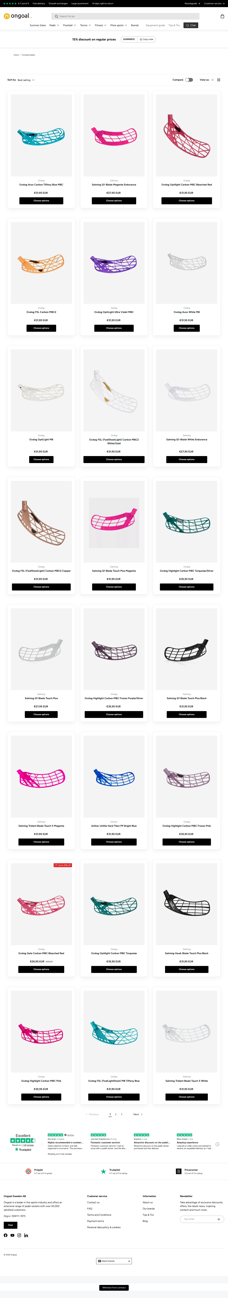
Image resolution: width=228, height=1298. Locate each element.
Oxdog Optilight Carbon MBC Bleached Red (186, 184)
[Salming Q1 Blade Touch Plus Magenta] (114, 522)
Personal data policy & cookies (104, 1227)
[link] (92, 1114)
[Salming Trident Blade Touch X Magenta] (41, 777)
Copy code (148, 39)
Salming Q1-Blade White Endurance (186, 439)
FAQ (89, 1208)
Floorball (68, 25)
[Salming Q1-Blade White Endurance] (186, 390)
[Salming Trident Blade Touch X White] (186, 1032)
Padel (52, 25)
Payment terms (95, 1221)
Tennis (83, 25)
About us (148, 1202)
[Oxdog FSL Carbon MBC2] (41, 263)
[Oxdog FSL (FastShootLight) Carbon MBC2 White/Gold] (114, 390)
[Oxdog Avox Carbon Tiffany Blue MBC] (41, 135)
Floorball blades (28, 55)
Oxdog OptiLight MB (41, 439)
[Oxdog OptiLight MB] (41, 390)
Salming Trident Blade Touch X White (186, 1080)
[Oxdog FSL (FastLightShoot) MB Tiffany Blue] (114, 1032)
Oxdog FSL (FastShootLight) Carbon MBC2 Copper (41, 570)
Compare (178, 79)
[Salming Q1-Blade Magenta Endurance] (114, 135)
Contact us (93, 1202)
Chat (10, 1225)
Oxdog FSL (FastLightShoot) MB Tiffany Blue (114, 1080)
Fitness (99, 25)
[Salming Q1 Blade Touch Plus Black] (186, 649)
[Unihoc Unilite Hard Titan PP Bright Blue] (114, 777)
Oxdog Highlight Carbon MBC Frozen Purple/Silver (114, 698)
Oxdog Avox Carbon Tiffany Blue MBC (41, 184)
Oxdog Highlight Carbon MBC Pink (41, 1080)
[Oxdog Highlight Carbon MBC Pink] (41, 1032)
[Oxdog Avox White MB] (186, 263)
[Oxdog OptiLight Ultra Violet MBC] (114, 263)
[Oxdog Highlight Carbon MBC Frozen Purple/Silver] (114, 649)
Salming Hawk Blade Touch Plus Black (186, 953)
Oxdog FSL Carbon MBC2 (41, 312)
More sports (116, 25)
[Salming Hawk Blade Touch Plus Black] (186, 904)
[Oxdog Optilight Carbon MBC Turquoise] (114, 904)
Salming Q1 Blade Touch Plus (41, 698)
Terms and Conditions (99, 1214)
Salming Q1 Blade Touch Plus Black (187, 698)
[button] (222, 16)
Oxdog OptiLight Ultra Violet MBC (114, 312)
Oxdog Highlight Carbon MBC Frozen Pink (187, 825)
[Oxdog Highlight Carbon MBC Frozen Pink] (186, 777)
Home (16, 55)
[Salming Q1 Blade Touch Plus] (41, 649)
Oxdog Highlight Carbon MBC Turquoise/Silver (186, 570)
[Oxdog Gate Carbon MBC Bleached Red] (41, 904)
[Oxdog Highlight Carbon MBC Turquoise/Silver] (186, 522)
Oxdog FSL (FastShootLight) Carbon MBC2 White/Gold (114, 441)
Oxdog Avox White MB (187, 312)
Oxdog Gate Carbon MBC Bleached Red (41, 953)
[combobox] (125, 16)
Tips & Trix (174, 25)
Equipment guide (155, 25)
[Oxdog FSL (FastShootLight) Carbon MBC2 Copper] (41, 522)
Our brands (149, 1208)
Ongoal (14, 1255)
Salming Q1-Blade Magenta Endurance (114, 184)
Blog (145, 1221)
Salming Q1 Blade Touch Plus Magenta (114, 570)
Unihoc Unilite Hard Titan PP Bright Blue (114, 825)
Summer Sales (38, 25)
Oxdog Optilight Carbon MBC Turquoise (114, 953)
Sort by (11, 79)
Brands (135, 25)
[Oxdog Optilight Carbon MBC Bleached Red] (186, 135)
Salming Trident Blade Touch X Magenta (41, 825)
